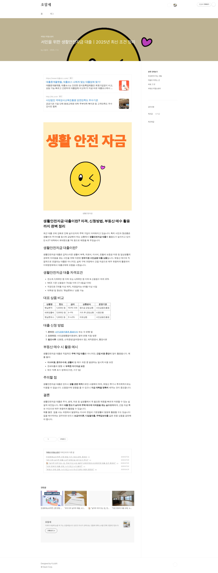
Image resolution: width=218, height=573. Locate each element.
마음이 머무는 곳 (154, 80)
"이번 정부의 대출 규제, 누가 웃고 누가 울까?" (64, 466)
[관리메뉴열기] (213, 4)
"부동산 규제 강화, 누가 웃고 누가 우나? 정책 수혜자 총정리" (70, 469)
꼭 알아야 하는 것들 (155, 76)
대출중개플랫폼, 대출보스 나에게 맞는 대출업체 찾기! (73, 82)
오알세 (46, 5)
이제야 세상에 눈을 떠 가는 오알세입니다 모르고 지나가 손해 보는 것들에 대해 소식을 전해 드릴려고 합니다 (82, 525)
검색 (169, 5)
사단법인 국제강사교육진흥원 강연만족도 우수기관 (72, 100)
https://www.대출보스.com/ (57, 78)
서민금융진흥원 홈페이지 (66, 332)
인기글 (157, 114)
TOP (175, 565)
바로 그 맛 (151, 84)
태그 (52, 14)
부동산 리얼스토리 (53, 452)
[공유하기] (50, 439)
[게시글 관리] (54, 439)
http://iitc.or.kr (52, 96)
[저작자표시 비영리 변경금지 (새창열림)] (71, 439)
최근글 (150, 114)
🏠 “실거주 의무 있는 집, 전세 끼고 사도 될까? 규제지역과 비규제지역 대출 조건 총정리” (81, 463)
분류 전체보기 (153, 72)
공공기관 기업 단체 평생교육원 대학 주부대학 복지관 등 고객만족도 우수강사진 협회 (79, 105)
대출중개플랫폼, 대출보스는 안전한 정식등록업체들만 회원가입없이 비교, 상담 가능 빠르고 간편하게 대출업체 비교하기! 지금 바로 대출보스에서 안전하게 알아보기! (79, 87)
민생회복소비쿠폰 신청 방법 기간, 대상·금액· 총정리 (66, 457)
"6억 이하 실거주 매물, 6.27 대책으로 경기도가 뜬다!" (67, 460)
